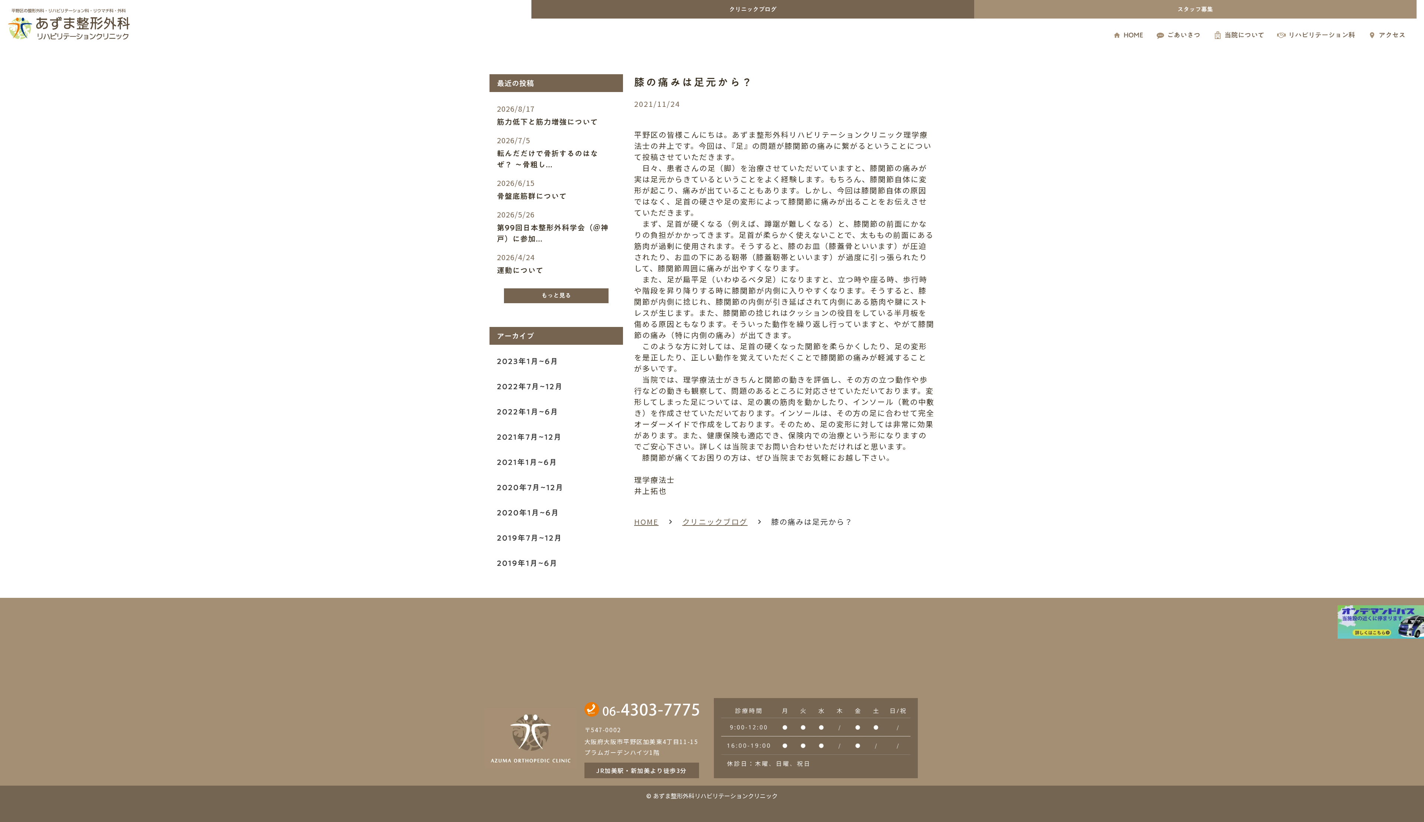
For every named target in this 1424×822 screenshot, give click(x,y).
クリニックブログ (715, 521)
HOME (646, 521)
